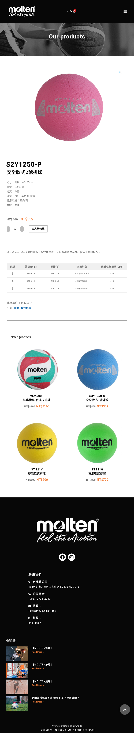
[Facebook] (62, 557)
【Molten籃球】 (42, 648)
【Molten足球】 (42, 681)
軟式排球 (26, 308)
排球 (16, 308)
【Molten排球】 (42, 664)
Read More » (38, 652)
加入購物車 (38, 228)
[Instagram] (71, 557)
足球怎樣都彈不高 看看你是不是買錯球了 (56, 697)
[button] (125, 11)
